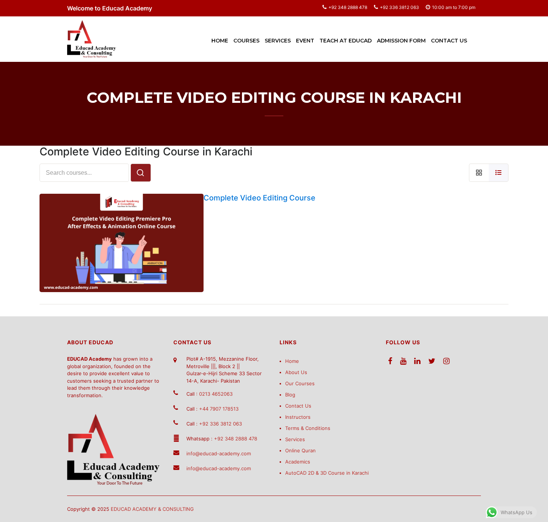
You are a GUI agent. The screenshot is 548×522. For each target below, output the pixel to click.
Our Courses (300, 383)
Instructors (298, 417)
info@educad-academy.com (218, 453)
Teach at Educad (345, 40)
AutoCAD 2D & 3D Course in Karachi (327, 473)
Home (219, 40)
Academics (297, 462)
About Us (296, 372)
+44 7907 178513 (219, 409)
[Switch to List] (498, 173)
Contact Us (449, 40)
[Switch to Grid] (479, 173)
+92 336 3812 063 (399, 7)
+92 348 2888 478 (347, 7)
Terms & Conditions (307, 428)
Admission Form (401, 40)
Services (278, 40)
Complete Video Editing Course (259, 197)
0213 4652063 (216, 394)
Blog (290, 395)
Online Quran (300, 450)
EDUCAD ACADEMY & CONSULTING (152, 509)
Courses (246, 40)
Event (305, 40)
